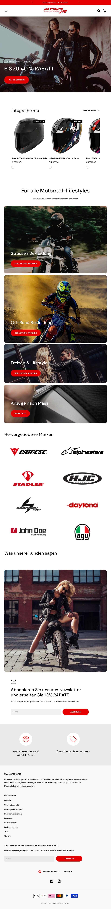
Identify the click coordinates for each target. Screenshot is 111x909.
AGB (6, 831)
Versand (7, 836)
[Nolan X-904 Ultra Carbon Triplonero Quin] (29, 135)
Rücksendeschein (11, 827)
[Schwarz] (12, 167)
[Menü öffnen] (6, 11)
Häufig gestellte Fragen (13, 809)
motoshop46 (51, 903)
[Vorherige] (32, 2)
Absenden (75, 712)
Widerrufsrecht (10, 823)
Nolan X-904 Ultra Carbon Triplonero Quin (29, 158)
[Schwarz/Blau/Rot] (87, 167)
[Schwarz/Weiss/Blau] (50, 167)
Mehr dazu (20, 413)
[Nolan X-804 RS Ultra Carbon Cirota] (67, 135)
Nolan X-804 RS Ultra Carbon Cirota (64, 158)
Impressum (8, 818)
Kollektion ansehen (26, 263)
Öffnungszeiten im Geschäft (55, 2)
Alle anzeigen (89, 111)
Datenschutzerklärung (13, 814)
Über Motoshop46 (11, 805)
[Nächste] (78, 2)
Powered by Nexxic (63, 903)
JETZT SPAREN (17, 79)
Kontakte (7, 800)
